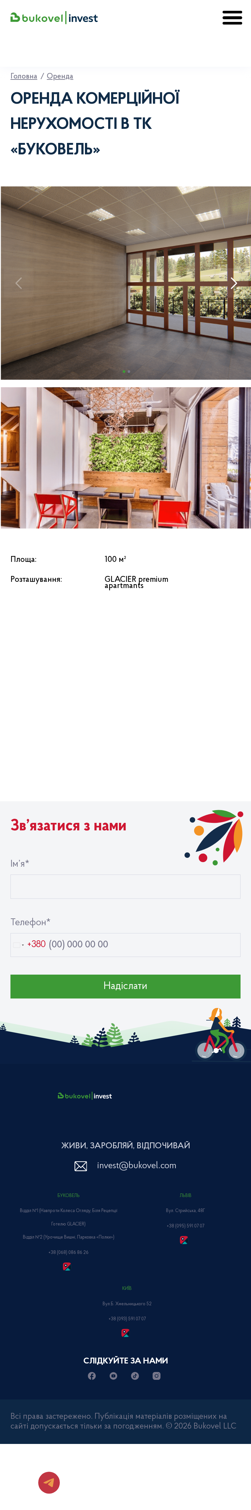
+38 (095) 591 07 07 (185, 1226)
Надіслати (125, 986)
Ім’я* (19, 864)
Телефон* (30, 923)
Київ (127, 1289)
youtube (114, 1376)
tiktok (136, 1376)
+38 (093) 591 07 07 (127, 1319)
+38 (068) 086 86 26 (68, 1253)
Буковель (69, 1196)
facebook (93, 1376)
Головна (23, 76)
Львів (186, 1196)
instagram (158, 1376)
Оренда (60, 76)
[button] (234, 283)
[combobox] (28, 945)
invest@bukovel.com (136, 1166)
